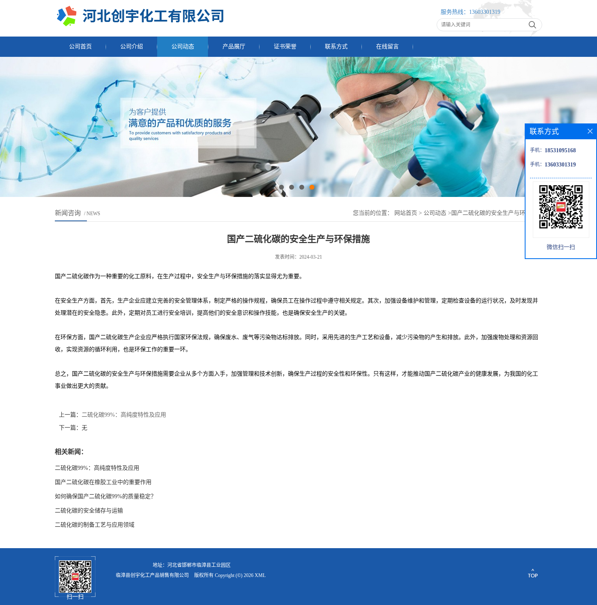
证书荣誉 (285, 46)
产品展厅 (234, 46)
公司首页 (80, 46)
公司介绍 (131, 46)
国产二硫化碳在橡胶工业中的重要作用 (103, 482)
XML (260, 575)
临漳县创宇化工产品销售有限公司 (152, 575)
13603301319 (484, 12)
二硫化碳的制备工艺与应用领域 (94, 525)
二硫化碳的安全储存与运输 (89, 511)
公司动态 (182, 46)
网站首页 (405, 213)
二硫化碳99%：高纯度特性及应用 (124, 415)
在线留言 (387, 46)
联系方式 (336, 46)
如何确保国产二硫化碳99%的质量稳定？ (105, 496)
